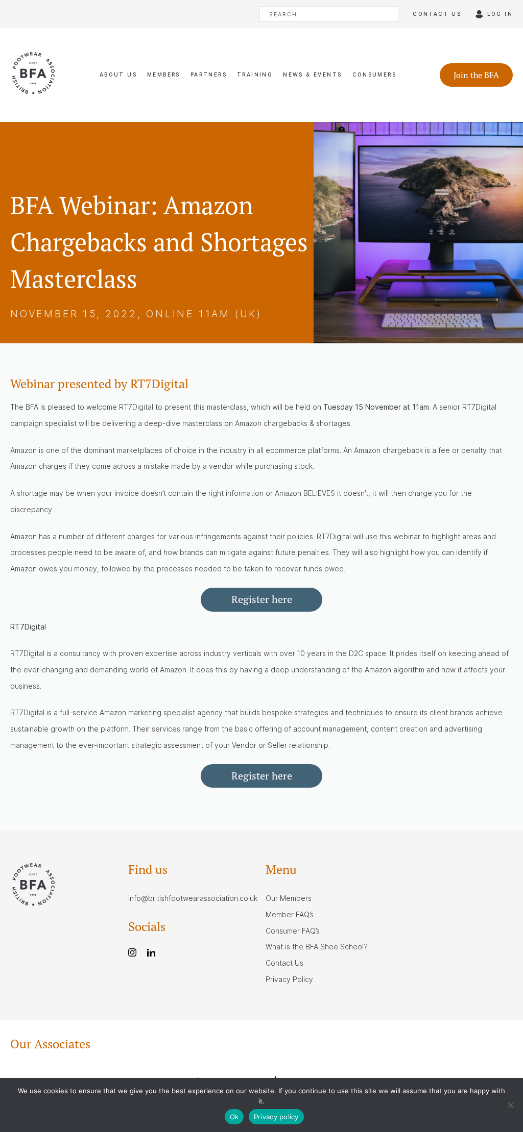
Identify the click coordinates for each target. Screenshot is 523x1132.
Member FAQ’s (290, 914)
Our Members (289, 898)
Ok (234, 1117)
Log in (500, 14)
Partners (209, 74)
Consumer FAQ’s (293, 930)
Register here (261, 599)
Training (255, 74)
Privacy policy (276, 1117)
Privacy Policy (289, 979)
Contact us (437, 14)
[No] (510, 1105)
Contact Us (284, 963)
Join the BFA (476, 75)
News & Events (312, 74)
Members (163, 74)
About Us (118, 74)
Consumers (374, 74)
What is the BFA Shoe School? (317, 946)
